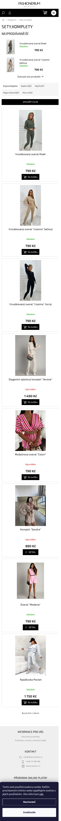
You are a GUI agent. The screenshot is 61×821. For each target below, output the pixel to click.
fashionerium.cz (33, 766)
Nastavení (29, 802)
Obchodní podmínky (30, 736)
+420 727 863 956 (33, 761)
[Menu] (53, 13)
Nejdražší (39, 86)
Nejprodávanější (11, 92)
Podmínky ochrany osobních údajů (30, 740)
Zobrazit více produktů (29, 76)
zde (41, 794)
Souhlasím (29, 812)
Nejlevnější (26, 86)
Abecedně (27, 92)
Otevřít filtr (30, 102)
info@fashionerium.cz (33, 757)
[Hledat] (3, 13)
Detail (32, 552)
